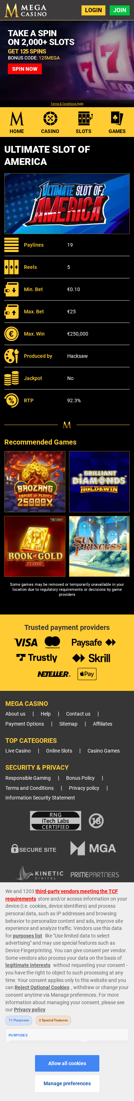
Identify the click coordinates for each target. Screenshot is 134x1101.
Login (93, 10)
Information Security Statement (40, 798)
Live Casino (18, 751)
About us (15, 714)
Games (117, 131)
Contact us (78, 714)
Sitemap (68, 724)
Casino (50, 131)
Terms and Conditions (29, 788)
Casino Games (104, 751)
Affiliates (102, 724)
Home (17, 131)
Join (119, 10)
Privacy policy (84, 788)
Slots (83, 131)
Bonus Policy (80, 778)
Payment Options (24, 724)
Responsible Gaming (28, 778)
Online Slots (59, 751)
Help (46, 714)
